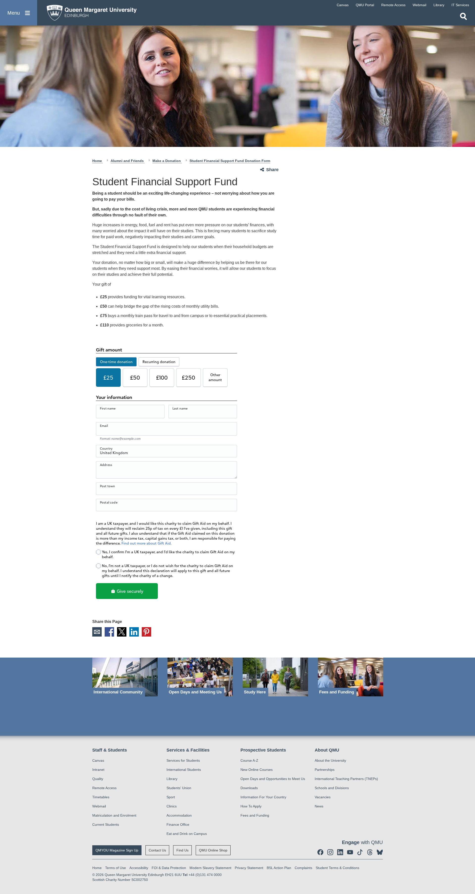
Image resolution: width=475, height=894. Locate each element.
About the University (330, 760)
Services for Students (183, 760)
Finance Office (177, 824)
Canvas (98, 760)
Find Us (182, 850)
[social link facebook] (320, 852)
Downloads (249, 788)
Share (272, 169)
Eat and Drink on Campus (186, 834)
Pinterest (146, 632)
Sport (170, 797)
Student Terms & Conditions (337, 868)
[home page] (89, 11)
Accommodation (179, 815)
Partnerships (324, 770)
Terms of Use (115, 868)
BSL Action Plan (279, 868)
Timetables (100, 797)
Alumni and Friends (128, 161)
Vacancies (323, 797)
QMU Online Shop (213, 850)
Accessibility (138, 868)
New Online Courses (256, 770)
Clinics (171, 806)
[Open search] (463, 16)
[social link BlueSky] (380, 852)
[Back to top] (469, 846)
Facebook (109, 632)
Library (171, 779)
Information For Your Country (263, 797)
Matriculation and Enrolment (114, 815)
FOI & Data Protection (169, 868)
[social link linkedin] (340, 852)
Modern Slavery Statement (210, 868)
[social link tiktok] (360, 852)
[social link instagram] (330, 852)
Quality (97, 779)
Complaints (303, 868)
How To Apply (250, 806)
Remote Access (104, 788)
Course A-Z (249, 760)
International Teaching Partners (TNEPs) (346, 779)
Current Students (105, 824)
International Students (183, 770)
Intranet (98, 770)
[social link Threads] (370, 852)
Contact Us (157, 850)
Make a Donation (167, 161)
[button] (18, 12)
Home (97, 161)
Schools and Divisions (332, 788)
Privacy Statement (249, 868)
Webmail (99, 806)
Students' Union (178, 788)
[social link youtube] (350, 852)
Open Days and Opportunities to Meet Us (272, 779)
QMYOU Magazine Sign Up (116, 850)
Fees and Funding (254, 815)
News (319, 806)
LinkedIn (134, 632)
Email (97, 632)
